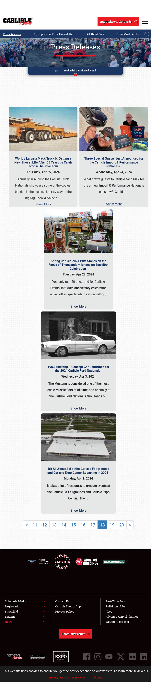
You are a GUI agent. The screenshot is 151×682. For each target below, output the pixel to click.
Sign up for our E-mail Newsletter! (54, 34)
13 (54, 525)
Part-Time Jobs (116, 601)
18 (102, 525)
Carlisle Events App (68, 606)
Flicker (132, 656)
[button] (75, 71)
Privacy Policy (64, 611)
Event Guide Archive (129, 34)
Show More (43, 204)
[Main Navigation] (145, 22)
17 (92, 525)
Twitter (120, 656)
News (8, 622)
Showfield (11, 611)
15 (73, 525)
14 (64, 525)
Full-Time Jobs (115, 606)
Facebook (86, 656)
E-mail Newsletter (73, 634)
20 (121, 525)
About (109, 611)
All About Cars (95, 34)
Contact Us (62, 601)
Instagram (97, 656)
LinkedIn (143, 656)
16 (83, 525)
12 (44, 525)
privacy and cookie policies (67, 677)
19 (112, 525)
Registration (13, 606)
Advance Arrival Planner (122, 616)
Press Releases (12, 34)
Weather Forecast (117, 622)
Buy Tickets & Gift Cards (115, 21)
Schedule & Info (15, 601)
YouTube (108, 656)
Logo (18, 21)
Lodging (10, 616)
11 (35, 525)
